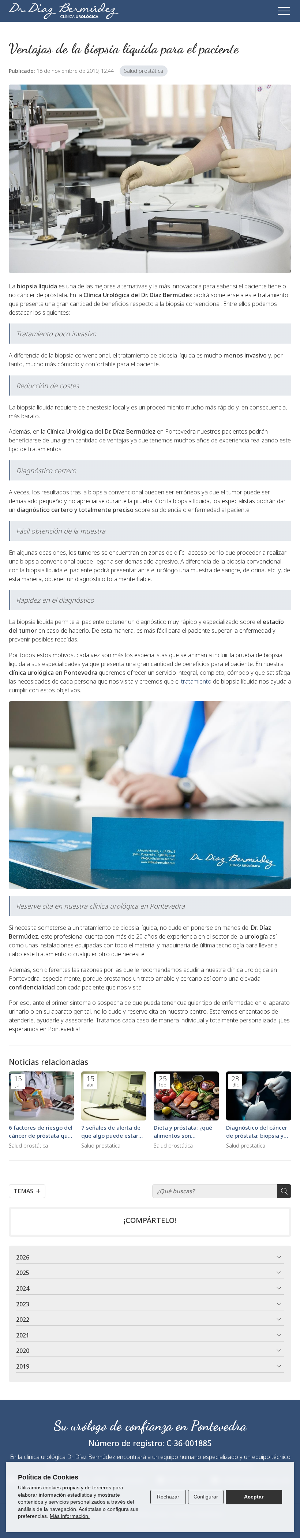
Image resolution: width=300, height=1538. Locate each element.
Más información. (70, 1516)
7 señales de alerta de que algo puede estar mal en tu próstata (110, 1132)
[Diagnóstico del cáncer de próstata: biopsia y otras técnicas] (258, 1095)
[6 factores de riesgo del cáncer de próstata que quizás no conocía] (41, 1095)
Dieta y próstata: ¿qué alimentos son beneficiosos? (183, 1132)
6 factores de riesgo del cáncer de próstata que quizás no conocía (40, 1132)
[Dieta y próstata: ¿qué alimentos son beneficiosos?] (186, 1095)
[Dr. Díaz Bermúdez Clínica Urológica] (64, 11)
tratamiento (196, 681)
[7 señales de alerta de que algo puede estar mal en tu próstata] (113, 1095)
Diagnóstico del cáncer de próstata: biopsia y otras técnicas (256, 1132)
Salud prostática (143, 70)
